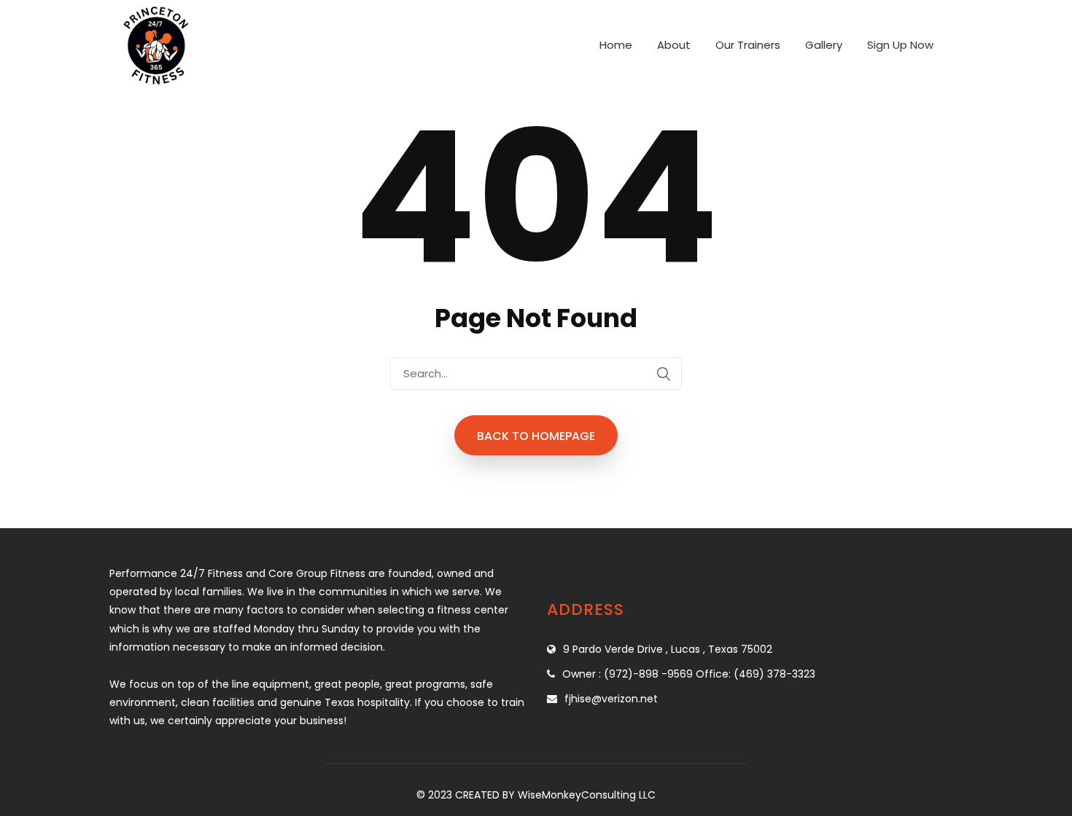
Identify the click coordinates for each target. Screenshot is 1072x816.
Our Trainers (747, 44)
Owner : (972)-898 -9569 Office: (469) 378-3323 (688, 674)
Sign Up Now (900, 44)
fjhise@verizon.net (611, 698)
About (674, 44)
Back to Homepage (536, 436)
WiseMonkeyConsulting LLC (587, 795)
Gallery (823, 44)
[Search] (663, 374)
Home (615, 44)
